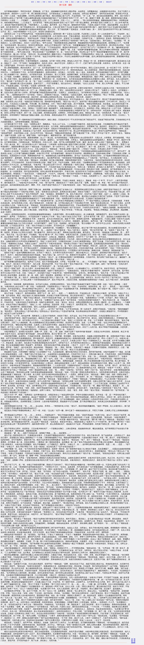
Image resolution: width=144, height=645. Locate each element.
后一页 (133, 639)
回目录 (133, 643)
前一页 (133, 641)
